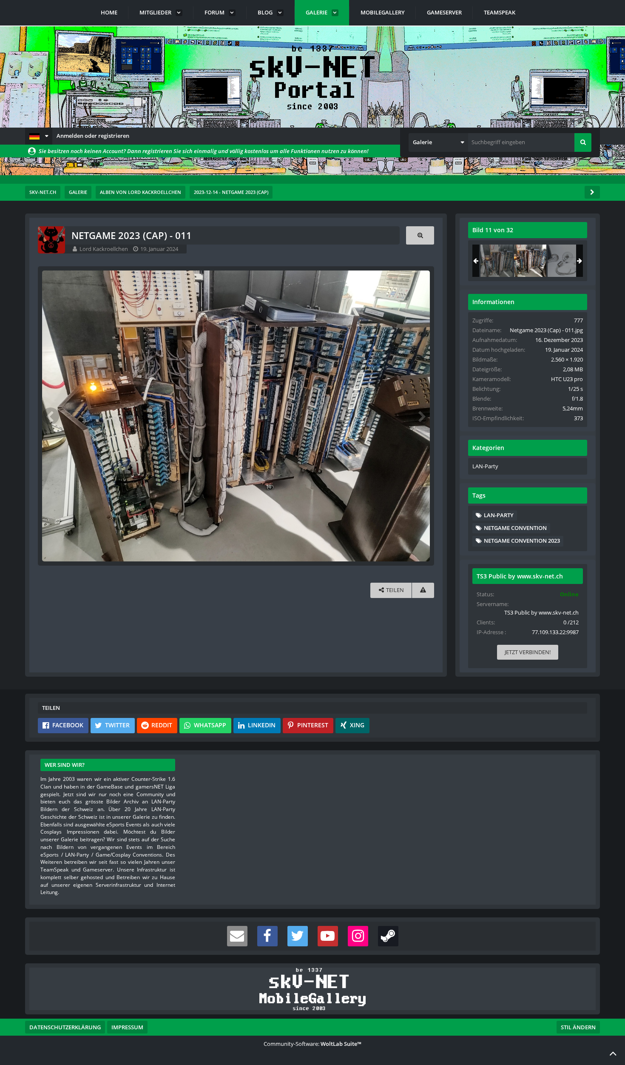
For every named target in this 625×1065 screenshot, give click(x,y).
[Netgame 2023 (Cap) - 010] (496, 261)
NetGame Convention (515, 528)
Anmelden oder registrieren (93, 136)
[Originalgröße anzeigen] (420, 235)
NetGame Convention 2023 (522, 540)
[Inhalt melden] (423, 590)
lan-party (499, 515)
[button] (38, 136)
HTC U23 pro (567, 379)
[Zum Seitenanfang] (613, 1053)
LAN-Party (485, 466)
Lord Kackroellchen (104, 249)
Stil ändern (578, 1027)
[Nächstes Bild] (421, 415)
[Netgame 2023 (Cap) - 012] (564, 261)
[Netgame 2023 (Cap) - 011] (530, 261)
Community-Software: (312, 1044)
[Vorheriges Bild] (50, 415)
